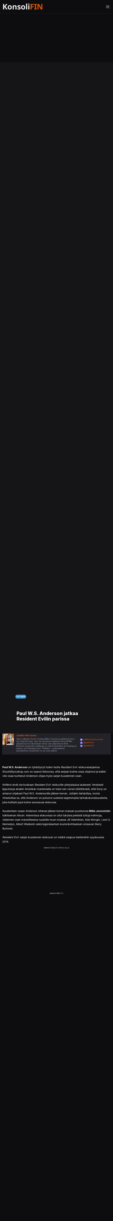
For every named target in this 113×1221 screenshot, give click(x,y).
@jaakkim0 (88, 742)
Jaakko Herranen (26, 735)
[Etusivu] (30, 6)
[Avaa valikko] (108, 7)
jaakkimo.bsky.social (93, 739)
